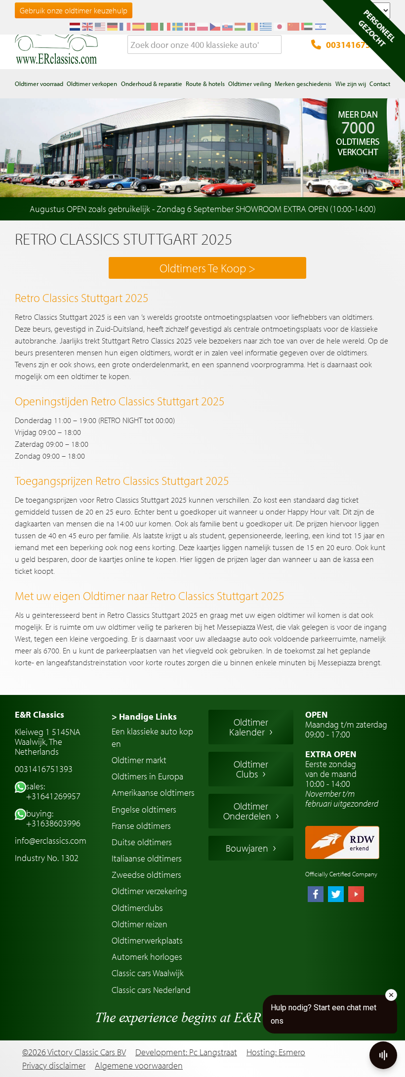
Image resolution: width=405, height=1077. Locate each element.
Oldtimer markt (139, 760)
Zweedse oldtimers (146, 874)
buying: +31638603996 (53, 818)
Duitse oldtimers (142, 842)
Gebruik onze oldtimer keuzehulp (73, 10)
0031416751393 (358, 44)
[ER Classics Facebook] (316, 895)
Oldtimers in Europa (147, 776)
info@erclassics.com (50, 840)
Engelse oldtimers (144, 809)
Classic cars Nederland (151, 989)
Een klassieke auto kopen (152, 737)
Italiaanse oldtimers (147, 858)
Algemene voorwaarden (139, 1066)
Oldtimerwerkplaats (147, 940)
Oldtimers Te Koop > (207, 267)
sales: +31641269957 (53, 791)
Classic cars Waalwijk (148, 973)
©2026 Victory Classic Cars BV (74, 1052)
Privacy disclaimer (53, 1066)
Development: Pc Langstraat (186, 1052)
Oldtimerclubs (137, 907)
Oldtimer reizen (139, 924)
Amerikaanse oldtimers (153, 792)
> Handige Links (144, 716)
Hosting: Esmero (275, 1052)
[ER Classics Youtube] (356, 895)
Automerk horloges (147, 956)
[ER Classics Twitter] (336, 895)
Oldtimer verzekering (149, 891)
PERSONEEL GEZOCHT (377, 28)
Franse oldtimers (141, 825)
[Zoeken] (274, 45)
